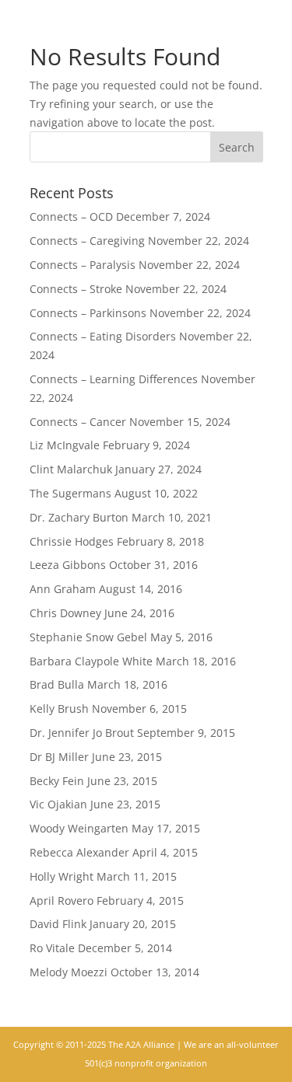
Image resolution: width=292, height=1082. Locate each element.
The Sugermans (70, 493)
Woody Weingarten (79, 828)
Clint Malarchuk (71, 469)
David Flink (58, 923)
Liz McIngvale (65, 445)
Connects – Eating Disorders (103, 336)
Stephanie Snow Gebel (88, 637)
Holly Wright (61, 876)
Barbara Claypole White (91, 661)
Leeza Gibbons (68, 564)
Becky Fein (57, 780)
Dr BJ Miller (59, 756)
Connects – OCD (71, 216)
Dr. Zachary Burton (79, 517)
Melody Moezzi (68, 972)
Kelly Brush (59, 708)
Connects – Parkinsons (88, 312)
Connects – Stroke (76, 288)
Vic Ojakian (58, 804)
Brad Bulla (57, 684)
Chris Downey (65, 613)
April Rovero (61, 900)
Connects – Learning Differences (114, 379)
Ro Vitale (52, 948)
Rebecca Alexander (79, 852)
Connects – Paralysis (82, 264)
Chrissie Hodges (72, 541)
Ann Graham (63, 588)
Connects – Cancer (78, 421)
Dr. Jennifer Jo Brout (82, 732)
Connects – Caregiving (87, 240)
